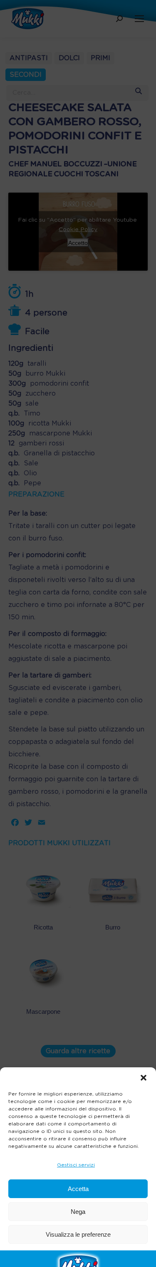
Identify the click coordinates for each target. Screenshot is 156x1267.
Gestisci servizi (76, 1164)
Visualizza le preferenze (78, 1234)
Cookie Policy (43, 1254)
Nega (78, 1211)
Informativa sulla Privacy (96, 1254)
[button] (143, 1078)
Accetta (78, 1188)
